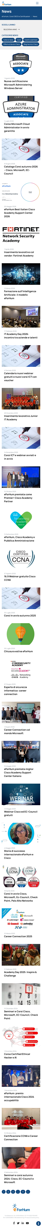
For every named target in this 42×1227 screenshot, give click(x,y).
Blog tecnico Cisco (31, 44)
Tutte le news (8, 40)
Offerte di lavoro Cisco (11, 44)
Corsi (19, 40)
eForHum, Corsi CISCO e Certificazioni (16, 16)
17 (23, 1192)
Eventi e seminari (31, 40)
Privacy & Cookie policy (32, 1217)
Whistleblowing (19, 1217)
